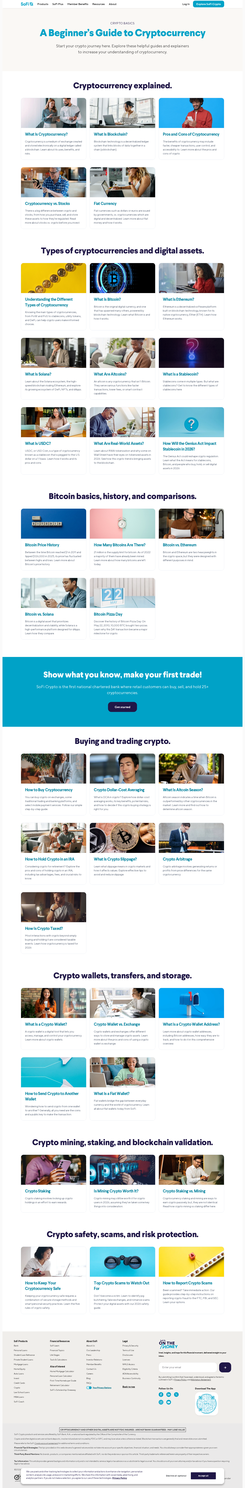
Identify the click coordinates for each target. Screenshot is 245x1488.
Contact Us (91, 1369)
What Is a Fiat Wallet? (111, 1094)
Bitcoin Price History (42, 545)
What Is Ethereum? (178, 300)
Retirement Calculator (59, 1385)
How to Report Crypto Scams (187, 1283)
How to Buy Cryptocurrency (48, 790)
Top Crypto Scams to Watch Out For (121, 1286)
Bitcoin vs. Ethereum (179, 545)
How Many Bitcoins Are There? (119, 545)
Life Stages (55, 1355)
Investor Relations (94, 1359)
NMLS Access (128, 1364)
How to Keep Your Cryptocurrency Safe (42, 1286)
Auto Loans (19, 1373)
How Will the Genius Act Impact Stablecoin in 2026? (189, 447)
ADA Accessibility (130, 1373)
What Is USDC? (38, 444)
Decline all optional (176, 1475)
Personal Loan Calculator (61, 1376)
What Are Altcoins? (110, 375)
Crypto (17, 1387)
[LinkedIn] (168, 1394)
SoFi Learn (54, 1345)
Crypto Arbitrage (177, 860)
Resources (98, 4)
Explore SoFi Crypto (208, 4)
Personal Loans (20, 1350)
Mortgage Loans (21, 1364)
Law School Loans (22, 1392)
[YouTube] (168, 1402)
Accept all (203, 1475)
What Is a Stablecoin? (180, 375)
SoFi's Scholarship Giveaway (63, 1390)
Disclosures (127, 1355)
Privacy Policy (180, 1379)
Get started (122, 707)
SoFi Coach (19, 1401)
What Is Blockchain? (110, 135)
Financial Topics (57, 1350)
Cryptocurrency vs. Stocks (47, 204)
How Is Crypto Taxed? (44, 929)
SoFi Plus (57, 4)
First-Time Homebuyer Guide (63, 1380)
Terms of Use (128, 1350)
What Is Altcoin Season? (183, 790)
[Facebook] (161, 1394)
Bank (16, 1345)
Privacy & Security (130, 1345)
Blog (88, 1378)
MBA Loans (19, 1397)
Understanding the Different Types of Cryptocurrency (48, 302)
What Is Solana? (38, 375)
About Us (90, 1345)
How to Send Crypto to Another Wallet (52, 1097)
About (112, 4)
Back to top (128, 1386)
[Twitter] (176, 1394)
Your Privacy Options (102, 1387)
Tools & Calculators (58, 1359)
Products (42, 4)
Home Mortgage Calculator (62, 1371)
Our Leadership (93, 1350)
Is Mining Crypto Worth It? (116, 1191)
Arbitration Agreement (201, 1379)
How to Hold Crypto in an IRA (49, 860)
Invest (16, 1378)
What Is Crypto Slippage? (115, 860)
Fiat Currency (105, 204)
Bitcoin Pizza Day (108, 615)
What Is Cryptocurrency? (46, 135)
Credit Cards (19, 1383)
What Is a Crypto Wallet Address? (191, 1025)
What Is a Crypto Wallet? (46, 1025)
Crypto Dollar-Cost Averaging (119, 790)
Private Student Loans (23, 1359)
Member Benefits (77, 4)
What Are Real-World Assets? (119, 444)
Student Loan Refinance (24, 1355)
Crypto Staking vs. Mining (184, 1191)
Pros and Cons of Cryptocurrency (191, 135)
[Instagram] (161, 1402)
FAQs (89, 1383)
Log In (186, 4)
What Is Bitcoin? (107, 300)
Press (88, 1355)
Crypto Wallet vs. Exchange (117, 1025)
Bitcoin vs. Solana (39, 615)
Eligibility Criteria (130, 1369)
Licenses (126, 1359)
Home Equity (19, 1369)
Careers (89, 1373)
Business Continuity (131, 1378)
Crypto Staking (37, 1191)
